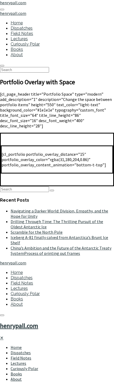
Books (17, 49)
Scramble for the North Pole (37, 232)
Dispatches (22, 28)
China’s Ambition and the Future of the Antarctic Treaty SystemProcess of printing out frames (61, 250)
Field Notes (22, 33)
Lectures (19, 38)
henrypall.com (19, 326)
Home (17, 22)
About (17, 54)
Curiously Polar (25, 44)
